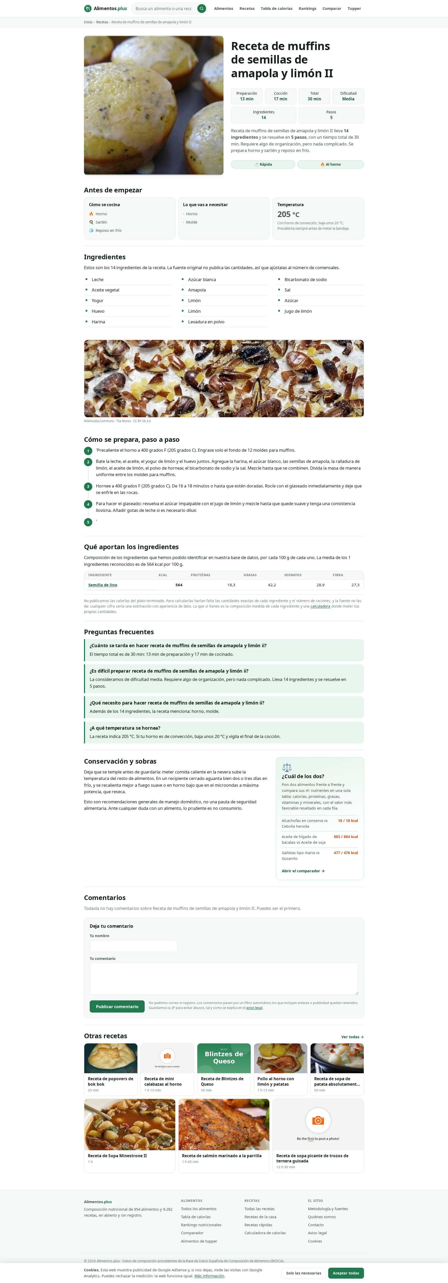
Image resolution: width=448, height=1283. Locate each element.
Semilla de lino (102, 584)
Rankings (307, 8)
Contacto (316, 1224)
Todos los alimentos (198, 1208)
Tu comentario (103, 958)
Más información (209, 1275)
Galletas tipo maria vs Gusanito (320, 855)
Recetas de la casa (260, 1216)
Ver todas (350, 1036)
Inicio (88, 22)
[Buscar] (201, 8)
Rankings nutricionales (201, 1224)
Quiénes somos (322, 1216)
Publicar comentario (117, 1006)
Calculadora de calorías (265, 1232)
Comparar (332, 8)
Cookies (315, 1241)
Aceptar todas (346, 1273)
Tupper (354, 8)
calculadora (320, 606)
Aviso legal (317, 1232)
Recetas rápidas (258, 1224)
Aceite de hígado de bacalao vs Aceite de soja (320, 839)
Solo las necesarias (303, 1273)
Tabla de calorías (276, 8)
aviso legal (254, 1007)
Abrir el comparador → (303, 870)
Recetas (247, 8)
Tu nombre (99, 935)
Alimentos (223, 8)
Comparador (192, 1232)
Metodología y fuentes (328, 1208)
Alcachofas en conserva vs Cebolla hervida (320, 823)
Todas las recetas (259, 1208)
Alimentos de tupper (199, 1241)
